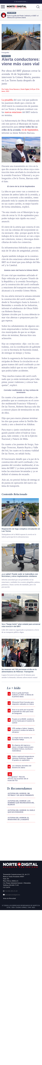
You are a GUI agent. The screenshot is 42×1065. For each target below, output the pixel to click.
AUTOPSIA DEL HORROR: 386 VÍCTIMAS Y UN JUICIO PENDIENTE (21, 794)
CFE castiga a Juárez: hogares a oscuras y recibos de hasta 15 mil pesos (23, 730)
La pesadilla (7, 100)
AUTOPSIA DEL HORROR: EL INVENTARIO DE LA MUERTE (18, 818)
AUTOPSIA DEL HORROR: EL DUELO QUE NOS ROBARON (21, 811)
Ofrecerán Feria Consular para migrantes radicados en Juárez (23, 703)
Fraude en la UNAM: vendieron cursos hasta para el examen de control (23, 721)
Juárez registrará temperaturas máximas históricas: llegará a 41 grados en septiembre (23, 758)
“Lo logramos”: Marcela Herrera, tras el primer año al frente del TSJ (18, 778)
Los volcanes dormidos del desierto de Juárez (21, 766)
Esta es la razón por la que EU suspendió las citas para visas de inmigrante (22, 711)
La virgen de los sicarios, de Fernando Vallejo (22, 738)
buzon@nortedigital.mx (12, 895)
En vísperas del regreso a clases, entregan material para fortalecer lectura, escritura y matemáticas (22, 748)
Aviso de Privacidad (9, 898)
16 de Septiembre (29, 130)
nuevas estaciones (13, 112)
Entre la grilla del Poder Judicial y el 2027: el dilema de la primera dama (22, 694)
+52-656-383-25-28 (10, 891)
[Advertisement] (18, 841)
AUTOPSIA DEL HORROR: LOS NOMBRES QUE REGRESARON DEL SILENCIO (21, 802)
